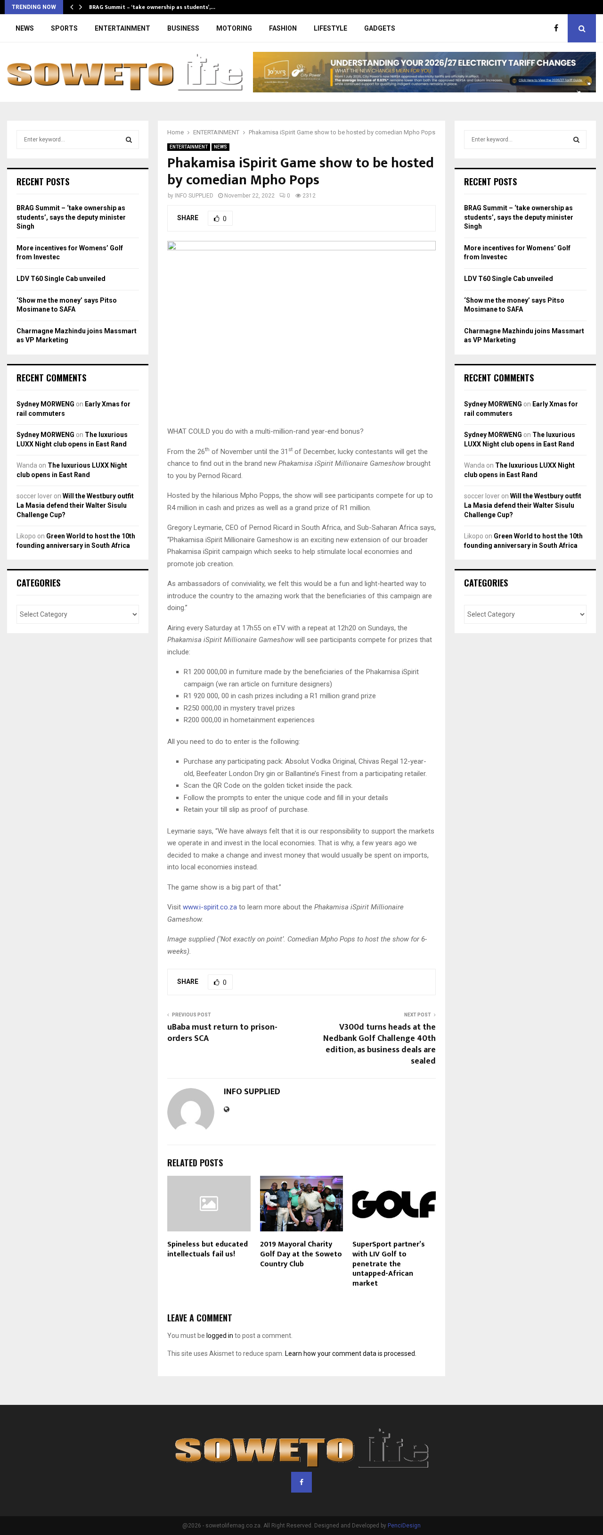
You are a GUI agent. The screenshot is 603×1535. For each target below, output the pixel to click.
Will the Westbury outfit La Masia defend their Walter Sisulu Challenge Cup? (75, 505)
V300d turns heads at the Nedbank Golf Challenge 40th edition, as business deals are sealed (379, 1044)
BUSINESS (183, 28)
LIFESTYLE (330, 28)
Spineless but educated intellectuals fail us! (207, 1249)
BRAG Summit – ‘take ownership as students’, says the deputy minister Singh (71, 217)
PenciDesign (404, 1525)
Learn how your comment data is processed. (350, 1353)
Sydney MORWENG (45, 404)
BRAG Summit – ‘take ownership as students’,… (152, 7)
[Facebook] (558, 28)
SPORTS (64, 28)
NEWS (25, 28)
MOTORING (234, 28)
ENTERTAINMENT (122, 28)
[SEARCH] (129, 139)
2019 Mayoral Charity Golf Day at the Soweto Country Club (301, 1254)
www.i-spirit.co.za (210, 907)
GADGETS (379, 28)
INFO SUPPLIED (194, 195)
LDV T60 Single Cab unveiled (61, 278)
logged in (219, 1335)
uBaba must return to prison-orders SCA (222, 1033)
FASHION (283, 28)
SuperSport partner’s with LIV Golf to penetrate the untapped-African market (388, 1264)
